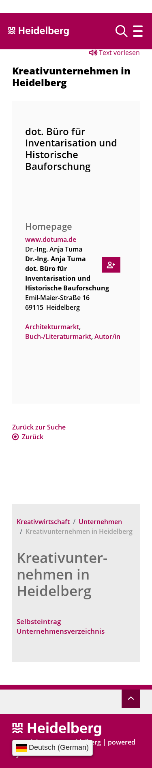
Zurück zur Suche (39, 427)
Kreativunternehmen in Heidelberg (62, 574)
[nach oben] (131, 699)
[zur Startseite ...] (56, 728)
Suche (125, 31)
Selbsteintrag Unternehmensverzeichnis (61, 626)
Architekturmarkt (52, 326)
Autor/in (107, 336)
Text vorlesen (118, 52)
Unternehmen (100, 521)
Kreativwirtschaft (43, 521)
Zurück (32, 436)
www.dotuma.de (50, 239)
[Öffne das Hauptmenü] (138, 31)
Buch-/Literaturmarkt (58, 336)
